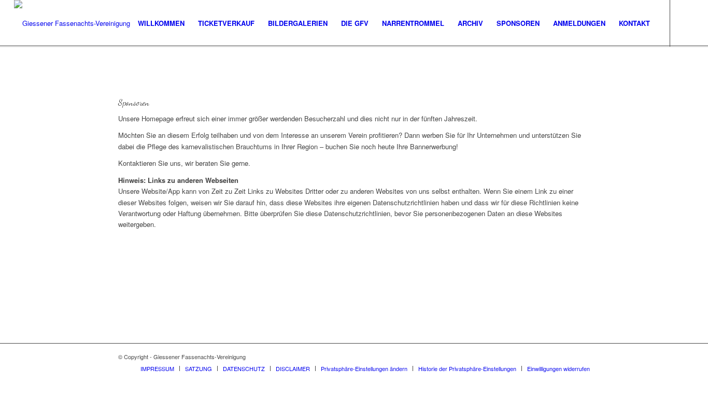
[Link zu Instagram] (686, 23)
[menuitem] (161, 23)
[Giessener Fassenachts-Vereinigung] (72, 23)
